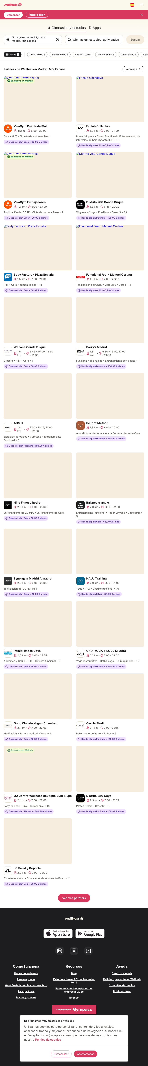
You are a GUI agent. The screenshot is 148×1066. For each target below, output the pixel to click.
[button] (58, 39)
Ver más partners (74, 898)
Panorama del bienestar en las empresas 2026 (73, 990)
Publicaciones (122, 991)
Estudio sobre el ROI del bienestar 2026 (74, 981)
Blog (74, 973)
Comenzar (13, 14)
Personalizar (61, 1053)
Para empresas (26, 979)
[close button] (141, 15)
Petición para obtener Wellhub (122, 979)
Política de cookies (48, 1039)
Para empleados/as (26, 973)
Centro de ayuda (122, 973)
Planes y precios (26, 997)
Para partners (26, 991)
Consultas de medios (122, 985)
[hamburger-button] (141, 5)
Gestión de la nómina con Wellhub (26, 985)
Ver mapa (131, 69)
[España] (132, 5)
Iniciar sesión (37, 14)
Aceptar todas (85, 1053)
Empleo (74, 997)
